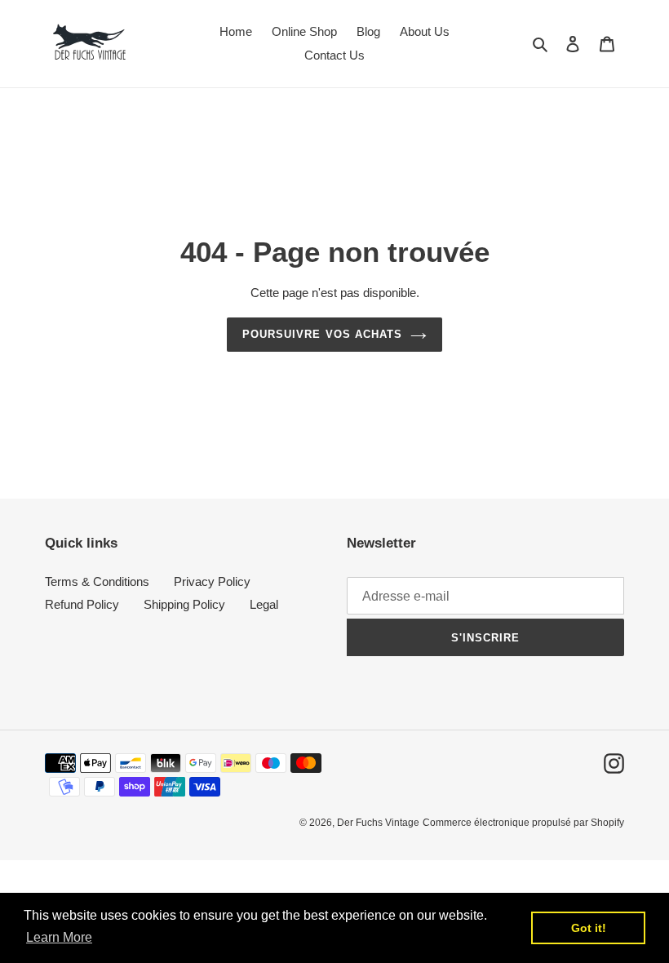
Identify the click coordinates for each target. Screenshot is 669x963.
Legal (264, 604)
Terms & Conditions (97, 581)
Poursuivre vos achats (322, 334)
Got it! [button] (588, 927)
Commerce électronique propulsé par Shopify (523, 822)
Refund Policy (82, 604)
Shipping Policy (184, 604)
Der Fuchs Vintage (378, 822)
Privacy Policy (212, 581)
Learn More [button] (59, 937)
